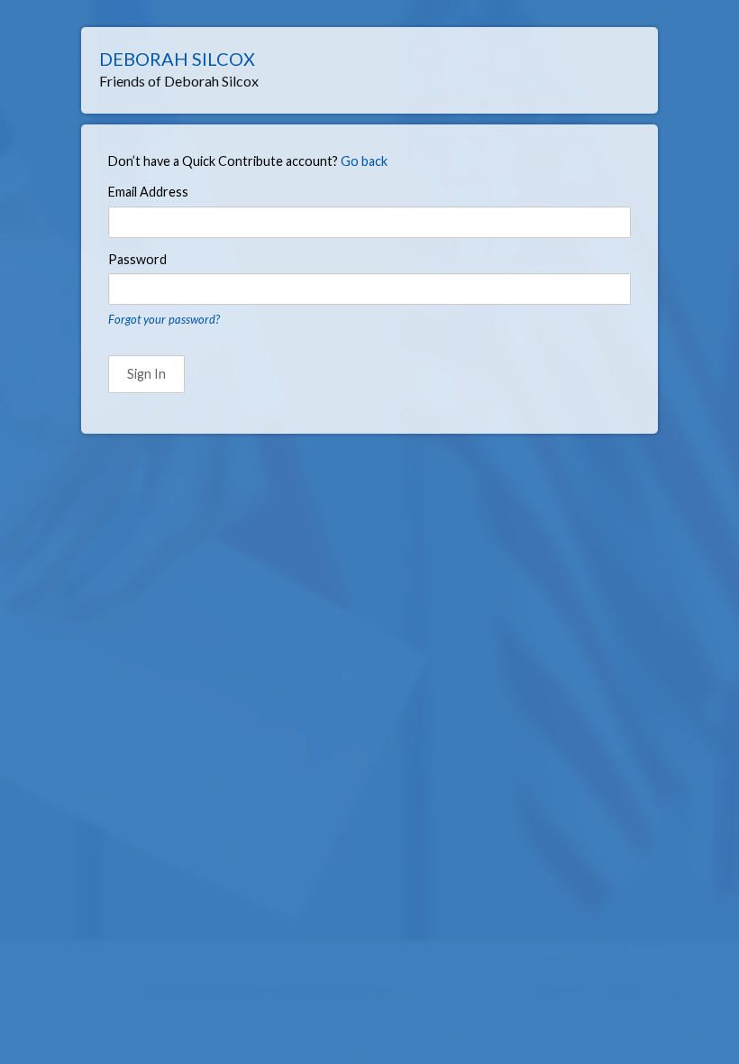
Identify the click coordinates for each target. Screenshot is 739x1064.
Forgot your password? (164, 319)
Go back (364, 161)
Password (137, 259)
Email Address (148, 191)
